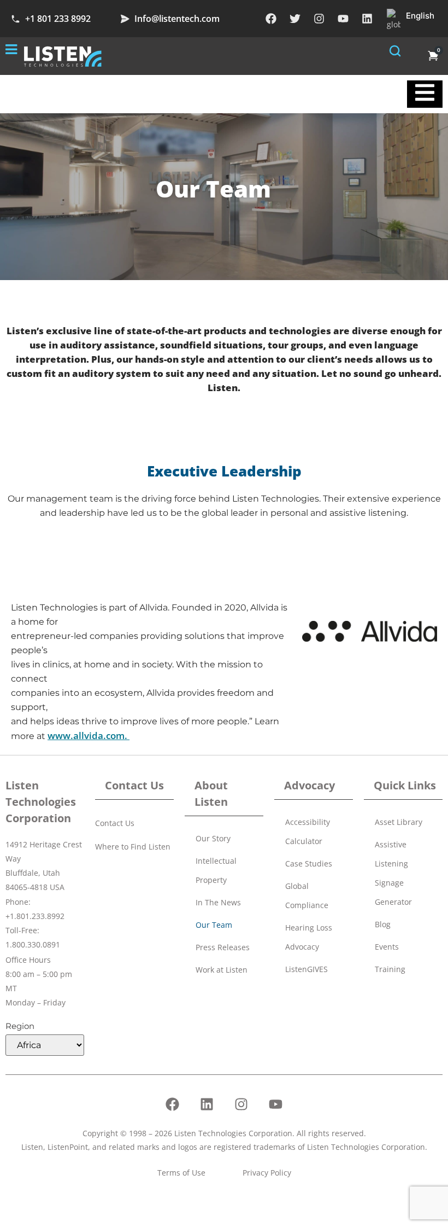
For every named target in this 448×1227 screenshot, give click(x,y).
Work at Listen (221, 969)
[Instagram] (319, 18)
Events (387, 946)
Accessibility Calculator (307, 831)
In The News (218, 902)
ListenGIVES (306, 969)
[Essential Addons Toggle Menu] (425, 94)
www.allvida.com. (88, 735)
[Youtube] (343, 18)
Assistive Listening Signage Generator (393, 873)
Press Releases (223, 947)
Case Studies (308, 863)
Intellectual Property (216, 870)
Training (390, 969)
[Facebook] (271, 18)
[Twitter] (295, 18)
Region (19, 1026)
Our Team (214, 925)
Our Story (213, 838)
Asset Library (398, 822)
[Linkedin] (367, 18)
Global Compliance (306, 895)
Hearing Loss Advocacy (308, 937)
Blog (383, 924)
